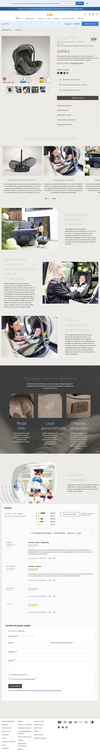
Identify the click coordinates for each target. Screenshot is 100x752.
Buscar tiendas (38, 734)
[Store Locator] (89, 14)
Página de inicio (6, 30)
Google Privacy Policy (38, 690)
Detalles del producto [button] (64, 105)
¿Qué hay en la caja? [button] (64, 115)
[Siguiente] (48, 90)
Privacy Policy (30, 679)
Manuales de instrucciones (22, 745)
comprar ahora (78, 9)
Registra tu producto (40, 738)
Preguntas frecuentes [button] (64, 124)
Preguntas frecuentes (24, 728)
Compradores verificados (42, 533)
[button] (87, 3)
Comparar (68, 24)
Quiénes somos (38, 724)
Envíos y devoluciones (24, 737)
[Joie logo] (50, 14)
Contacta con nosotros (25, 724)
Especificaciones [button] (63, 110)
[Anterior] (47, 199)
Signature (5, 724)
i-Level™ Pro (18, 30)
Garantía (20, 740)
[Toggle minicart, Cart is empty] (96, 14)
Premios (36, 731)
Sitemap (20, 749)
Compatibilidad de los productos (24, 732)
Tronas (4, 738)
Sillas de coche (6, 731)
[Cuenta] (93, 14)
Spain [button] (79, 3)
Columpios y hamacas (8, 741)
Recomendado (60, 533)
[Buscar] (85, 14)
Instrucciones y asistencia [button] (66, 120)
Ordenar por (71, 533)
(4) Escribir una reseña (76, 63)
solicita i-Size (38, 728)
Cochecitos (5, 734)
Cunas (4, 745)
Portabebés (5, 748)
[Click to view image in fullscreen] (26, 60)
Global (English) (68, 3)
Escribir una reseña (70, 514)
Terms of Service (52, 690)
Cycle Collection (7, 728)
